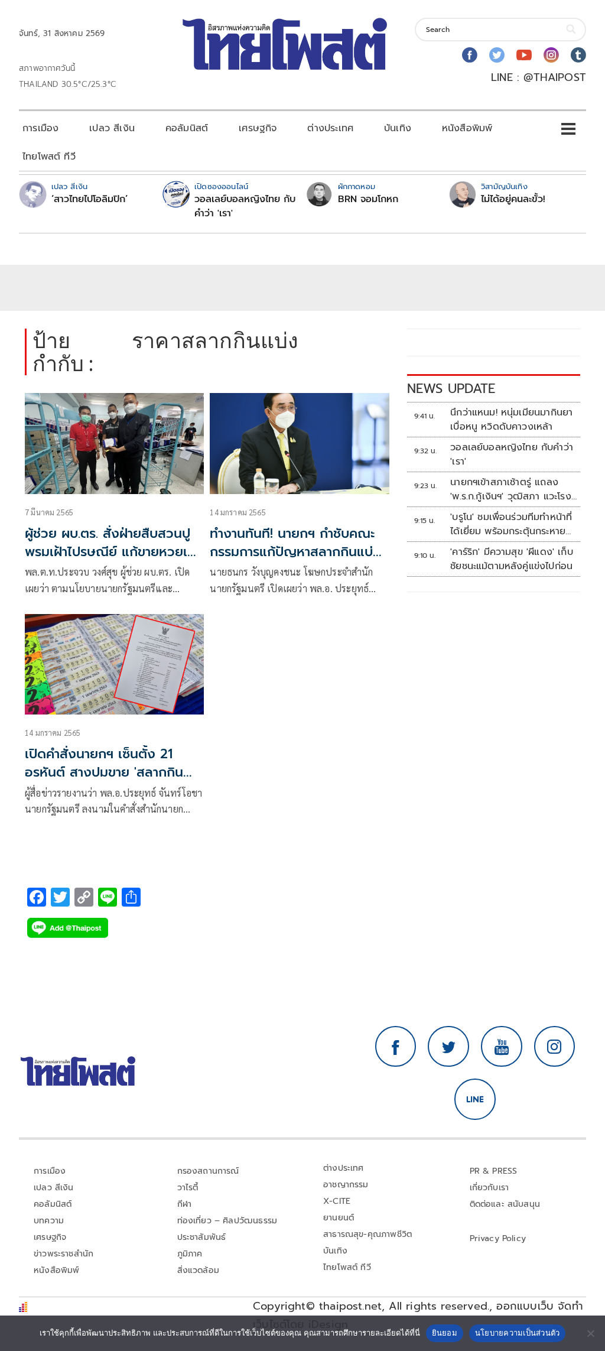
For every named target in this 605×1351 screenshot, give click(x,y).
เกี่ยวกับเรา (489, 1187)
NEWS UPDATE (451, 388)
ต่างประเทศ (330, 128)
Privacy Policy (498, 1238)
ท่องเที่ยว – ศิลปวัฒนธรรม (227, 1220)
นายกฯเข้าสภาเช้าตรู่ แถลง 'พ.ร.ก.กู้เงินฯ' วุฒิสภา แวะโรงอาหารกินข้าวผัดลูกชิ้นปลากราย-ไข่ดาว (510, 489)
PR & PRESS (494, 1171)
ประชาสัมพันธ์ (201, 1237)
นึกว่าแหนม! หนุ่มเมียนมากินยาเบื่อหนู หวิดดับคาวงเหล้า (511, 419)
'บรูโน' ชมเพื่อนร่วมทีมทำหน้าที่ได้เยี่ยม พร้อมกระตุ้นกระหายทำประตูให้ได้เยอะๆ (512, 524)
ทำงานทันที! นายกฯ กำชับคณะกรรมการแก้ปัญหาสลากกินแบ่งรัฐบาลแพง (295, 552)
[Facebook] (469, 55)
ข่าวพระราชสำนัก (63, 1254)
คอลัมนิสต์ (186, 128)
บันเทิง (397, 128)
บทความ (49, 1220)
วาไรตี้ (188, 1187)
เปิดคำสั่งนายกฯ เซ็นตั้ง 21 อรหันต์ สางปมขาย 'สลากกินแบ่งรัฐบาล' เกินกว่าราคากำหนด (112, 772)
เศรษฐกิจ (258, 128)
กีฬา (184, 1204)
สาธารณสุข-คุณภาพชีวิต (367, 1234)
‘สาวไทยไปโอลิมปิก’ (89, 199)
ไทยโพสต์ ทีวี (49, 157)
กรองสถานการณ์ (208, 1171)
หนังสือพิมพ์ (467, 128)
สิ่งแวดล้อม (198, 1270)
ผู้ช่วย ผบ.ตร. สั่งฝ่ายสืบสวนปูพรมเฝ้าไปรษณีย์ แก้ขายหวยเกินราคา (114, 552)
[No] (590, 1333)
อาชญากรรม (346, 1184)
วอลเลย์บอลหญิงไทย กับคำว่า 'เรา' (244, 206)
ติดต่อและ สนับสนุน (505, 1204)
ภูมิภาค (190, 1254)
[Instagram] (551, 55)
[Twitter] (496, 55)
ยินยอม (444, 1332)
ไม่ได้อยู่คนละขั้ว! (513, 199)
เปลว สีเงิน (112, 128)
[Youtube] (524, 55)
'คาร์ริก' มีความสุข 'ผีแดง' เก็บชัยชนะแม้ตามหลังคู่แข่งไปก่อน (511, 559)
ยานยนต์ (338, 1218)
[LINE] (475, 1099)
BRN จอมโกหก (368, 199)
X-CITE (336, 1201)
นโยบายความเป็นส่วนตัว (517, 1332)
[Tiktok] (578, 55)
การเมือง (40, 128)
